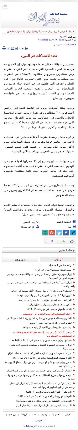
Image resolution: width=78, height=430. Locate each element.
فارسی (39, 420)
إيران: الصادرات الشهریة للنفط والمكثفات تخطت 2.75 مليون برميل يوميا (42, 346)
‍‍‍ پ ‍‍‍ (22, 48)
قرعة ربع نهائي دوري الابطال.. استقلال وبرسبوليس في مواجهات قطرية (40, 377)
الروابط (24, 414)
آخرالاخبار (57, 259)
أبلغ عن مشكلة (28, 226)
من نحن (12, 414)
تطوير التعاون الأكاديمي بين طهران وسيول (50, 322)
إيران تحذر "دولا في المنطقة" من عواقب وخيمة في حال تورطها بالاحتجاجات (41, 284)
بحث (34, 414)
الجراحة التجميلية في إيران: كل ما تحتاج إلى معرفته (45, 300)
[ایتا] (38, 232)
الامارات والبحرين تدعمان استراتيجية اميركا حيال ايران (44, 405)
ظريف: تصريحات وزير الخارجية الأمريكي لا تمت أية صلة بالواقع (39, 353)
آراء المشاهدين (67, 250)
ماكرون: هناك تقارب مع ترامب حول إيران (50, 304)
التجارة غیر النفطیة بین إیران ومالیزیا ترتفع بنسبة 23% (44, 400)
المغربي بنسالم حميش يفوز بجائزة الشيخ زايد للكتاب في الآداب (39, 318)
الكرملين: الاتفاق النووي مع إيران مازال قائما (49, 391)
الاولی (68, 414)
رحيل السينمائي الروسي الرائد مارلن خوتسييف (47, 313)
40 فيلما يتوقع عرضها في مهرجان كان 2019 (49, 309)
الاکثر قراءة (20, 259)
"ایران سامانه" (30, 426)
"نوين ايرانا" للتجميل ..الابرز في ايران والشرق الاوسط (44, 295)
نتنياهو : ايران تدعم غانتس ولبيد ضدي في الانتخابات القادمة (42, 340)
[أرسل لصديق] (8, 48)
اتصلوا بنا (56, 414)
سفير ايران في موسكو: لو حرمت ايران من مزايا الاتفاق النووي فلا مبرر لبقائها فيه (40, 364)
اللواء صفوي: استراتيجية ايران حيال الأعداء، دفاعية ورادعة (42, 357)
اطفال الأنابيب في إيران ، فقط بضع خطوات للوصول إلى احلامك (39, 370)
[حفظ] (12, 48)
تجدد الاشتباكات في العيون (39, 56)
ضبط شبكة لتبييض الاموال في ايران (53, 269)
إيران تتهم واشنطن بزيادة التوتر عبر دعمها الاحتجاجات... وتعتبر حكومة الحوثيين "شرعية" (41, 276)
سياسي (57, 44)
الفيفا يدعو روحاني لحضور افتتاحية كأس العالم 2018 (45, 396)
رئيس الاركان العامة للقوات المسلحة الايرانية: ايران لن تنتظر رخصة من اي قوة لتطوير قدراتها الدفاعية (42, 385)
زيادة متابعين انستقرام (60, 265)
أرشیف (44, 414)
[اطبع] (4, 48)
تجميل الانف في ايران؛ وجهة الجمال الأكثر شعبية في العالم (41, 290)
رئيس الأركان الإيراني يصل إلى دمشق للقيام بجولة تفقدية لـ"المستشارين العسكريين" (44, 334)
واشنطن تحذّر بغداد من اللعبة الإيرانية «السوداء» (47, 327)
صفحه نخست (69, 44)
